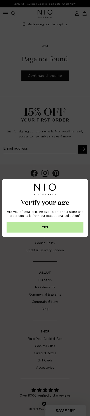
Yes (45, 227)
